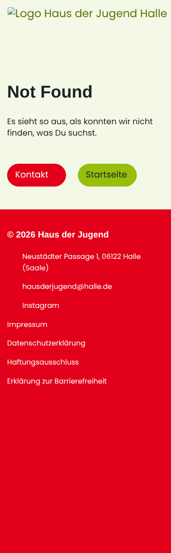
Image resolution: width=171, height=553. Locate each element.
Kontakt (31, 175)
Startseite (106, 175)
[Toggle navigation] (149, 14)
